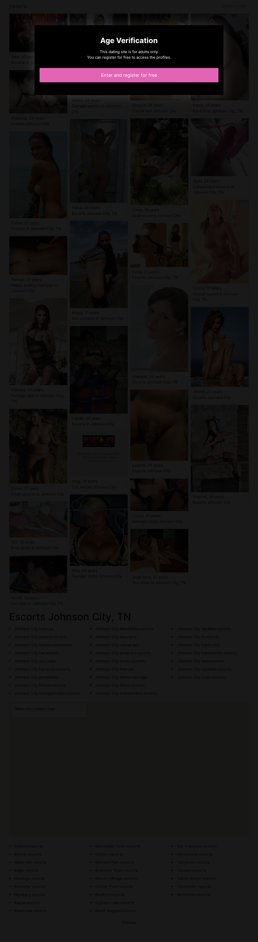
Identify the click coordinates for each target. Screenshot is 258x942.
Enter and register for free (129, 75)
